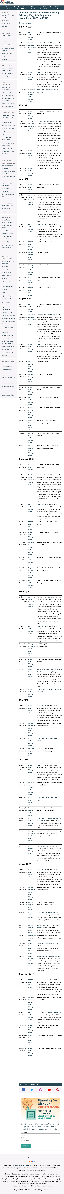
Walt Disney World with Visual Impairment (7, 330)
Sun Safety (5, 185)
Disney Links (5, 392)
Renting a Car (7, 149)
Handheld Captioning (8, 315)
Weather (4, 59)
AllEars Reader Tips (7, 205)
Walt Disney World (9, 7)
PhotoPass (5, 27)
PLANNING (5, 12)
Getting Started (6, 36)
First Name (24, 1132)
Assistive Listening (7, 312)
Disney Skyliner (6, 122)
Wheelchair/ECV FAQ (8, 346)
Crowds (4, 39)
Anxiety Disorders (7, 275)
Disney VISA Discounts (9, 176)
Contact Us (32, 1158)
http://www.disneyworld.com (43, 1186)
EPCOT (30, 32)
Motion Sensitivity (7, 349)
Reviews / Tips (46, 7)
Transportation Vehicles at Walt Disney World (8, 117)
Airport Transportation (8, 125)
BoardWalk (32, 935)
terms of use (34, 1168)
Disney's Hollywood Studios (31, 545)
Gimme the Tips (26, 1145)
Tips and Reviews (8, 203)
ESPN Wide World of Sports (32, 92)
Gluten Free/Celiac (7, 286)
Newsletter (53, 7)
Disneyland (17, 7)
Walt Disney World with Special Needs (7, 256)
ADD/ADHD (5, 267)
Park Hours (5, 42)
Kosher (4, 293)
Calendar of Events (7, 45)
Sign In (58, 8)
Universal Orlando (33, 7)
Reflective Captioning (8, 318)
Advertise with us (25, 1165)
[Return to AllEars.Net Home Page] (12, 4)
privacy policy (22, 1168)
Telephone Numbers (8, 395)
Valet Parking (6, 139)
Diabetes (4, 289)
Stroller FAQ (5, 242)
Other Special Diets (7, 299)
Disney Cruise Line (24, 7)
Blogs (40, 7)
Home (2, 7)
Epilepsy (4, 278)
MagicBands (6, 20)
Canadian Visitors (7, 366)
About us (14, 1165)
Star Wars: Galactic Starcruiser (32, 45)
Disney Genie (6, 23)
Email (23, 1138)
